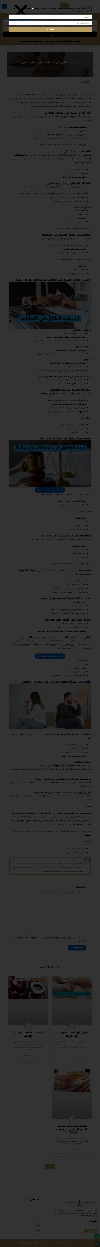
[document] (50, 623)
